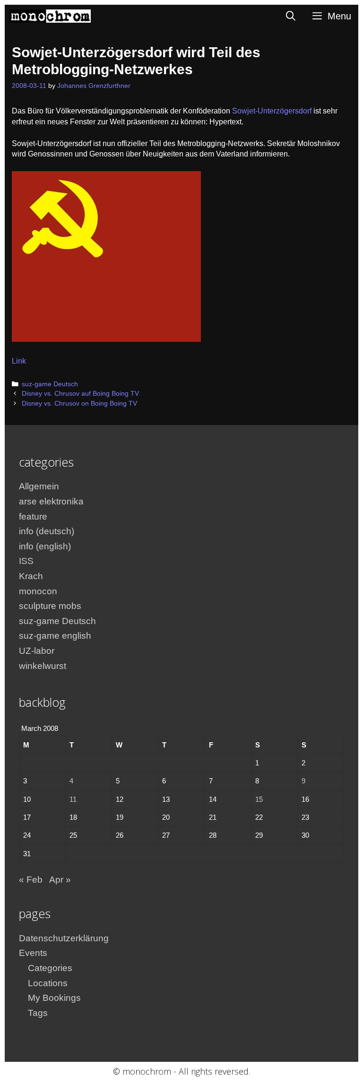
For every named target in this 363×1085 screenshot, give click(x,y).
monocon (38, 591)
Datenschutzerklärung (64, 938)
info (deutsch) (46, 531)
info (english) (45, 546)
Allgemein (39, 486)
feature (33, 516)
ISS (26, 561)
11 (73, 799)
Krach (31, 576)
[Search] (291, 16)
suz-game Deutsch (50, 384)
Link (19, 361)
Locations (48, 983)
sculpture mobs (50, 606)
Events (33, 953)
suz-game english (55, 636)
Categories (50, 968)
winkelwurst (42, 666)
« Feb (31, 880)
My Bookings (54, 998)
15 (259, 799)
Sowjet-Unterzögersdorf (271, 111)
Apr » (60, 880)
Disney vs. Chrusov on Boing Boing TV (79, 403)
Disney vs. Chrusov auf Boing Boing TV (80, 393)
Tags (38, 1013)
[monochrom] (50, 16)
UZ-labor (36, 651)
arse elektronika (51, 501)
